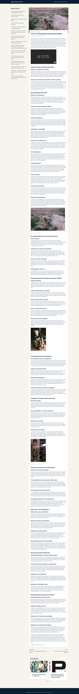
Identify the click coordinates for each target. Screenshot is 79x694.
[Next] (65, 670)
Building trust (33, 471)
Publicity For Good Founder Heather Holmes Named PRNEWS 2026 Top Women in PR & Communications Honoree (18, 47)
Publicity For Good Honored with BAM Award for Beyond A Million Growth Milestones (18, 37)
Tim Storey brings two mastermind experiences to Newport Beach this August (17, 57)
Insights (58, 1)
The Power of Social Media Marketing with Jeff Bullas (37, 651)
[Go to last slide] (32, 670)
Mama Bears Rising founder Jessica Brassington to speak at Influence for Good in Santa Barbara (18, 63)
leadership (34, 41)
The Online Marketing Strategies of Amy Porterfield (60, 651)
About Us (62, 1)
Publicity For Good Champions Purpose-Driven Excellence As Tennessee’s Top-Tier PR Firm (18, 32)
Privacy (66, 1)
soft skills (42, 644)
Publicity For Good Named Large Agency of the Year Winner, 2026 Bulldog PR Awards (18, 52)
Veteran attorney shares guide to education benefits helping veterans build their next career (18, 77)
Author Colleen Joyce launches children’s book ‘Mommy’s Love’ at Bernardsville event (18, 72)
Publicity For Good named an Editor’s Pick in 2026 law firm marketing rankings (57, 676)
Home (55, 1)
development (33, 644)
